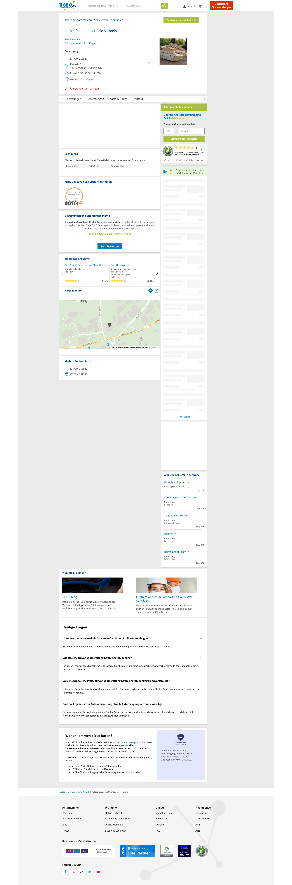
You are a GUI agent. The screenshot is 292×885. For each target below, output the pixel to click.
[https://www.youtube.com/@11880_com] (98, 872)
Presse (66, 830)
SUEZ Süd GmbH (174, 515)
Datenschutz (202, 818)
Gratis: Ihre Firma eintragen (221, 5)
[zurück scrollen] (62, 99)
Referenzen (162, 818)
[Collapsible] (200, 638)
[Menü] (207, 6)
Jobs (64, 824)
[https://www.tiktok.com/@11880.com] (81, 872)
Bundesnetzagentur (131, 742)
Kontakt (138, 99)
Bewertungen (95, 99)
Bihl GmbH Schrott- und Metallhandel (86, 265)
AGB (198, 824)
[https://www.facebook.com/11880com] (65, 872)
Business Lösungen (115, 830)
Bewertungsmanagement (118, 818)
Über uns (67, 813)
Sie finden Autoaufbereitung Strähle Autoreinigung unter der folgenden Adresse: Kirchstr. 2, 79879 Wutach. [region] (117, 646)
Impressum (201, 813)
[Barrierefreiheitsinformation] (202, 6)
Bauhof (168, 533)
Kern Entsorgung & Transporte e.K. (184, 497)
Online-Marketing (114, 824)
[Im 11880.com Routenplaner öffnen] (150, 290)
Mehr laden (184, 416)
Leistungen (74, 99)
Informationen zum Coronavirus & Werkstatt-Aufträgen (164, 598)
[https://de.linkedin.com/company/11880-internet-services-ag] (90, 872)
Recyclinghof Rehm (175, 551)
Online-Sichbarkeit (115, 813)
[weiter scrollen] (204, 99)
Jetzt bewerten (110, 246)
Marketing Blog (164, 813)
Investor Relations (71, 818)
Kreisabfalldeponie (175, 482)
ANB (198, 830)
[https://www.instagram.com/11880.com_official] (73, 872)
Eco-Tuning (69, 597)
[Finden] (164, 6)
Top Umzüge (118, 265)
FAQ (158, 830)
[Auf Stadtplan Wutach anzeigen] (156, 290)
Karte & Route (118, 99)
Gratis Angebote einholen (180, 19)
